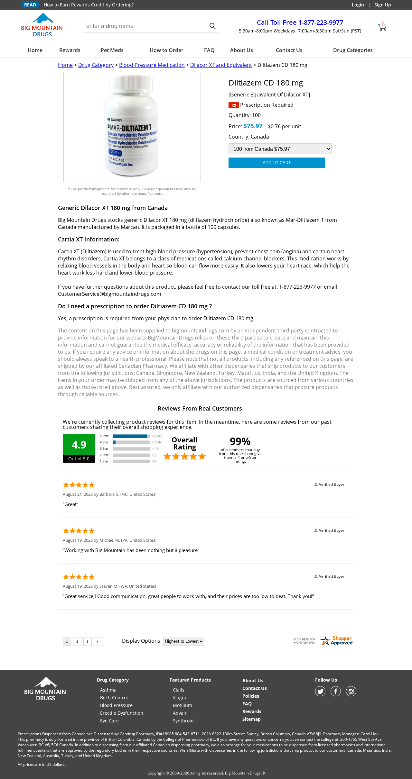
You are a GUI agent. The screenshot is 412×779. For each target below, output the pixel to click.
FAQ (209, 50)
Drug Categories (353, 50)
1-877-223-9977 (300, 22)
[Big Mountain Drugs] (42, 36)
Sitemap (251, 719)
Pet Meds (112, 50)
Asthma (108, 690)
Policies (250, 696)
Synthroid (183, 721)
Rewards (69, 50)
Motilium (182, 705)
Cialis (178, 690)
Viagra (179, 697)
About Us (241, 50)
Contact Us (289, 50)
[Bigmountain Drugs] (45, 700)
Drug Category (96, 64)
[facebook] (336, 695)
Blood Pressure (116, 705)
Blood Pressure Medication (152, 64)
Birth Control (114, 697)
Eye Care (109, 721)
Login (358, 5)
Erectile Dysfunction (121, 713)
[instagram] (351, 695)
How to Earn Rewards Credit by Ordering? (89, 5)
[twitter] (320, 695)
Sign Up (382, 5)
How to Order (166, 50)
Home (35, 50)
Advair (180, 713)
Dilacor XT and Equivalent (221, 64)
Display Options (141, 640)
